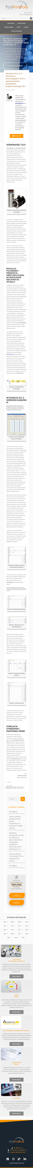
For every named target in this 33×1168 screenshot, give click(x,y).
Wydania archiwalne (8, 27)
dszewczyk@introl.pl (22, 777)
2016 (12, 929)
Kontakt (18, 27)
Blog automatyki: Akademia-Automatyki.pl (16, 1030)
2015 (5, 929)
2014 (26, 925)
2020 (12, 933)
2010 (26, 922)
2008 (12, 922)
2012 (12, 925)
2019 (5, 933)
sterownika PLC (10, 354)
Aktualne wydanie (22, 23)
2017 (19, 929)
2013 (19, 925)
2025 (23, 937)
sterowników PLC (19, 103)
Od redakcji (13, 812)
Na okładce (9, 786)
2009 (19, 922)
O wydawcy (26, 27)
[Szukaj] (31, 18)
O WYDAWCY (16, 1098)
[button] (2, 53)
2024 (16, 937)
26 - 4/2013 (8, 782)
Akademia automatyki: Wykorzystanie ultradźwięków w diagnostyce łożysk (15, 787)
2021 (19, 933)
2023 (8, 937)
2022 (26, 933)
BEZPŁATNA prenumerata (16, 31)
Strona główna (10, 23)
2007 (5, 922)
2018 (26, 929)
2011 (5, 925)
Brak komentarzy (11, 89)
